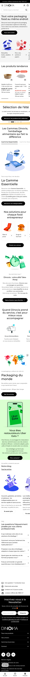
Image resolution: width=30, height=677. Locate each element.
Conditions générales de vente (10, 619)
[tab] (9, 142)
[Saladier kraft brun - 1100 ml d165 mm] (7, 76)
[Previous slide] (9, 122)
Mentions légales (6, 659)
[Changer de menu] (2, 5)
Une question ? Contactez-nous (15, 583)
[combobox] (15, 10)
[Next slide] (21, 122)
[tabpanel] (15, 175)
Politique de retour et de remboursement (13, 665)
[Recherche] (26, 10)
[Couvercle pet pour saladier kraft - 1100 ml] (21, 76)
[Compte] (24, 5)
